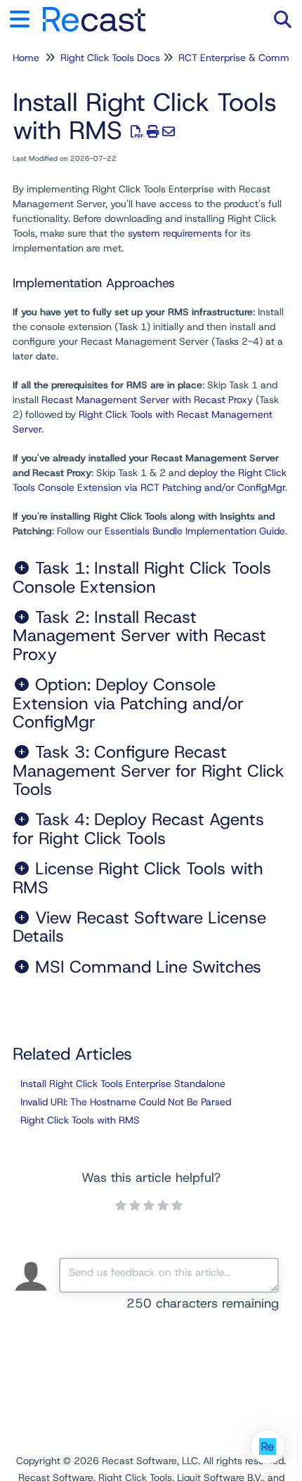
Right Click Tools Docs (110, 57)
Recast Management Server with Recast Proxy (147, 399)
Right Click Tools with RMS (80, 1120)
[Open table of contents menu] (24, 17)
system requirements (175, 233)
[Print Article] (153, 132)
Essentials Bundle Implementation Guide (195, 531)
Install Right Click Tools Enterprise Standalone (122, 1083)
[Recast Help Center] (94, 12)
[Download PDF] (137, 132)
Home (26, 57)
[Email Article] (169, 132)
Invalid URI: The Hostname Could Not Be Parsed (125, 1101)
